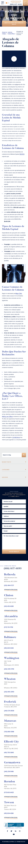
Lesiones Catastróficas (11, 33)
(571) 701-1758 (8, 627)
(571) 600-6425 (9, 792)
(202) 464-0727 (9, 585)
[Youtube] (14, 834)
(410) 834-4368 (9, 813)
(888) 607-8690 (16, 4)
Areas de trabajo (4, 33)
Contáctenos (16, 437)
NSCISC (22, 154)
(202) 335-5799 (9, 669)
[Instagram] (19, 831)
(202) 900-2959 (9, 692)
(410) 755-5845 (9, 752)
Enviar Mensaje (14, 551)
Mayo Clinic (18, 293)
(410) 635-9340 (9, 648)
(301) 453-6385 (9, 606)
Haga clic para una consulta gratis (14, 23)
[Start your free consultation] (25, 3)
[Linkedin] (15, 831)
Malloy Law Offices (7, 416)
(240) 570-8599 (9, 711)
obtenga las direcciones (10, 589)
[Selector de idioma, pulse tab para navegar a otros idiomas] (7, 3)
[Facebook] (7, 831)
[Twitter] (11, 831)
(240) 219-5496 (9, 771)
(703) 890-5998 (9, 731)
